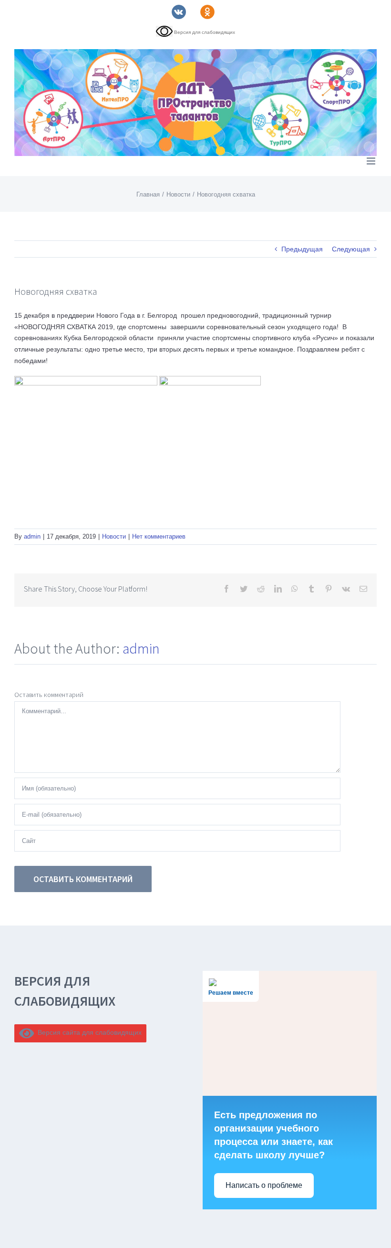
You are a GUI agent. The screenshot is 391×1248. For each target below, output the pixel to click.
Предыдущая (302, 249)
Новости (114, 536)
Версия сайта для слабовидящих (88, 1032)
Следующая (351, 249)
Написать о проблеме (264, 1185)
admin (32, 536)
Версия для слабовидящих (204, 32)
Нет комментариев (158, 536)
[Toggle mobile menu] (372, 161)
